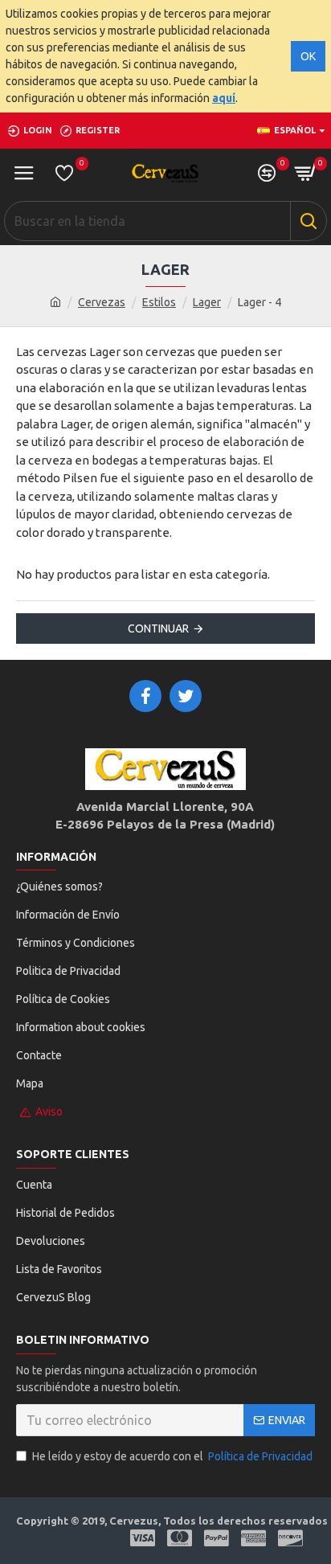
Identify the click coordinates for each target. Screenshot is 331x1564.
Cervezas (101, 302)
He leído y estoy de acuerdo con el (172, 1456)
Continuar (158, 628)
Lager (207, 302)
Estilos (159, 302)
